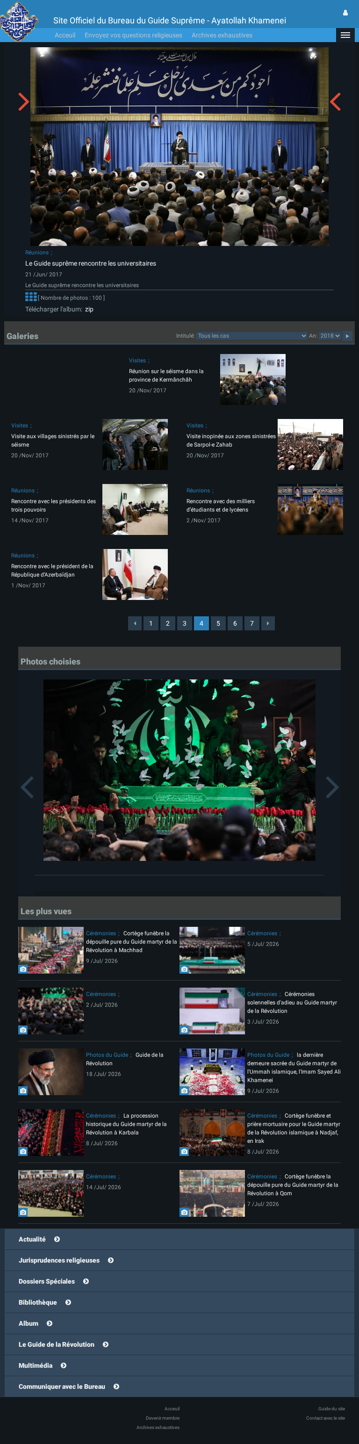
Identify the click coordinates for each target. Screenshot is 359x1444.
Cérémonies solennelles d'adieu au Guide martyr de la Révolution (292, 1002)
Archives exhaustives (222, 35)
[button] (345, 35)
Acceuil (65, 35)
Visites (137, 360)
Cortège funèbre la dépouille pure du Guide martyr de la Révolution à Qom (292, 1185)
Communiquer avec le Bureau (62, 1386)
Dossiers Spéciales (47, 1281)
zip (87, 309)
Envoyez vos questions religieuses (133, 35)
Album (28, 1323)
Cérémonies (101, 933)
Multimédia (35, 1365)
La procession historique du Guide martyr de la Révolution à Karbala (126, 1124)
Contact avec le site (325, 1418)
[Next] (268, 623)
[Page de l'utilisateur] (345, 12)
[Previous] (135, 623)
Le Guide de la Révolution (56, 1344)
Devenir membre (163, 1418)
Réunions (37, 252)
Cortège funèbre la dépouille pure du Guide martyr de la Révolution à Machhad (131, 941)
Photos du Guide (107, 1055)
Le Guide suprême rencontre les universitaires (90, 263)
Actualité (32, 1239)
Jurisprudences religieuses (59, 1260)
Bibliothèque (38, 1302)
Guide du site (331, 1408)
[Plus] (30, 298)
